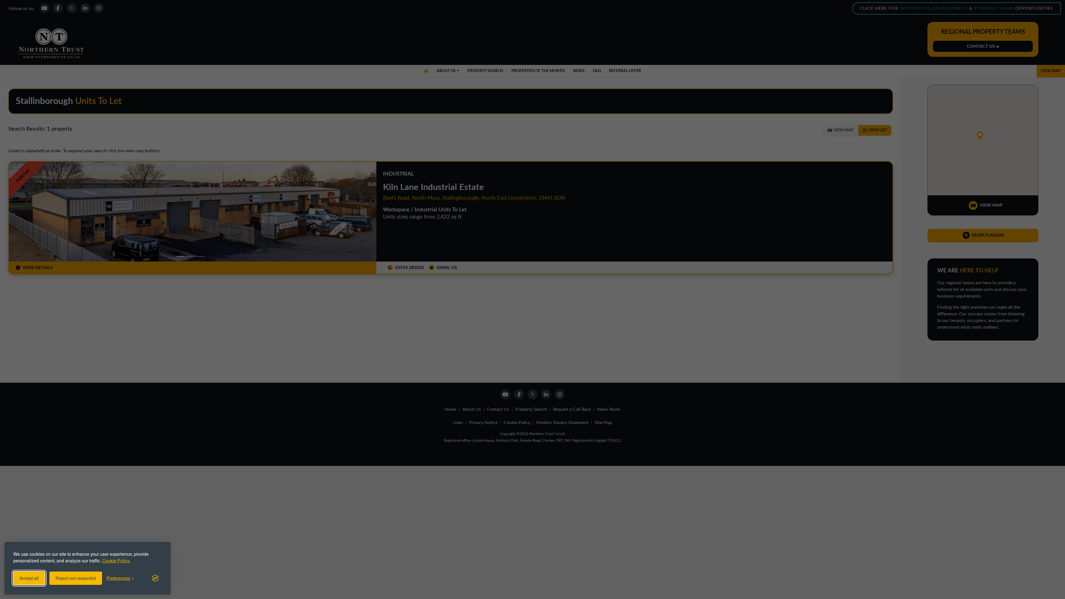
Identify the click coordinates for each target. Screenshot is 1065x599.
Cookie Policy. (116, 560)
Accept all (29, 578)
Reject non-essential (75, 578)
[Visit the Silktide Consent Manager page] (155, 578)
